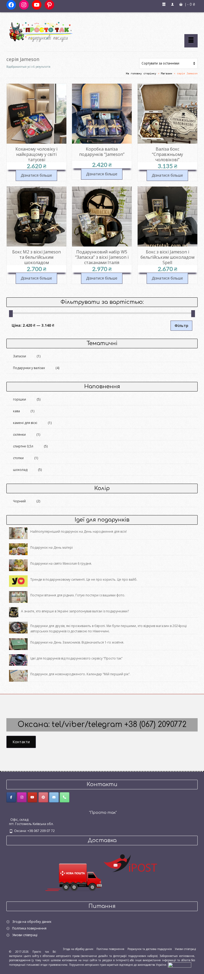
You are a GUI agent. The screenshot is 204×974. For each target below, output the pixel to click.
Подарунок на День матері (51, 547)
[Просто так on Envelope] (54, 797)
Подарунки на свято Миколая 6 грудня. (61, 563)
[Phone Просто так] (64, 797)
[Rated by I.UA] (179, 965)
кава (16, 411)
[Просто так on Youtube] (32, 797)
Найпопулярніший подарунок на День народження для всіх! (78, 531)
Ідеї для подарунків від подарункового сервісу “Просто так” (76, 658)
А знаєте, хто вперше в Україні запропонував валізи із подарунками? (75, 611)
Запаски (19, 356)
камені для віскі (25, 423)
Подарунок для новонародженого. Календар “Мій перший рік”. (80, 674)
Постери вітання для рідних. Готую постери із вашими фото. (77, 595)
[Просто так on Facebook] (11, 797)
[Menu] (191, 40)
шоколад (20, 469)
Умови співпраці (24, 935)
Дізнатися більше (36, 175)
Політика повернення (29, 928)
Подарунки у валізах (29, 368)
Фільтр (181, 325)
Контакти (21, 741)
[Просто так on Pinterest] (43, 797)
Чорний (19, 501)
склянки (19, 434)
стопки (18, 458)
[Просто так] (102, 29)
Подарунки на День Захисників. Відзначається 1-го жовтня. (77, 642)
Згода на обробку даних (31, 921)
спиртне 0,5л (23, 446)
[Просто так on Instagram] (22, 797)
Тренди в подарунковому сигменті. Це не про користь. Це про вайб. (83, 579)
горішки (19, 399)
